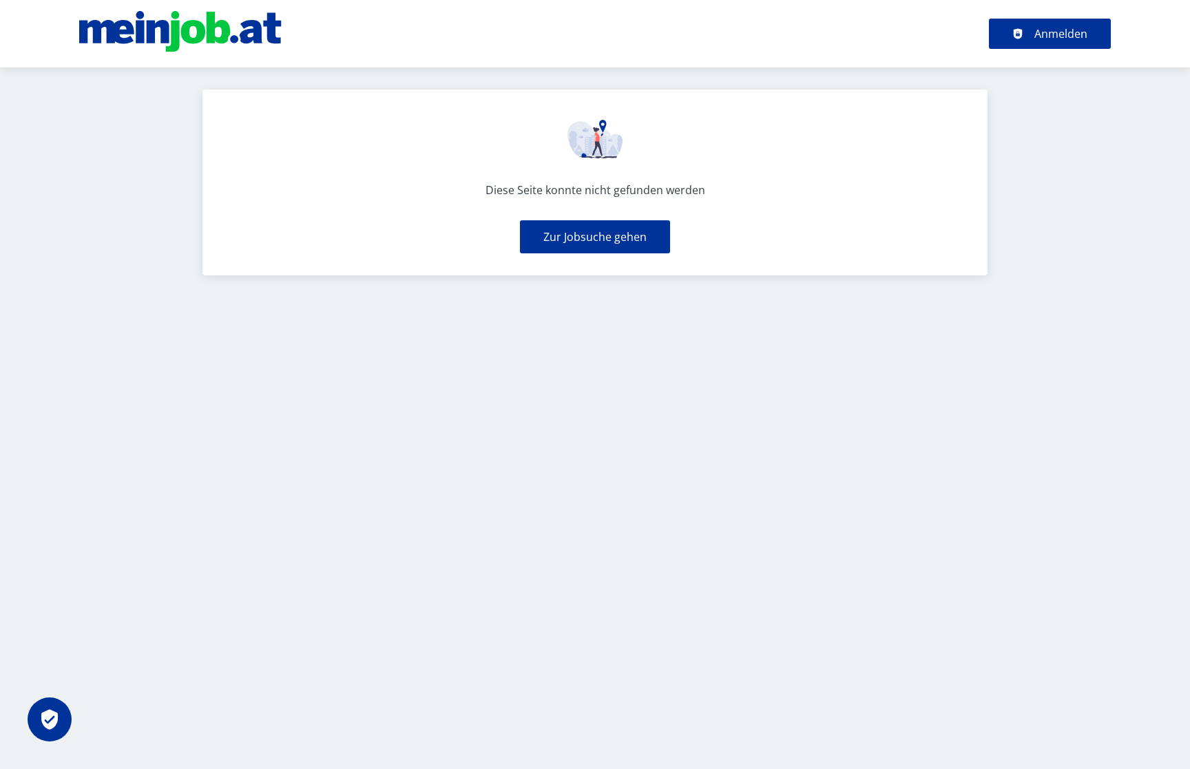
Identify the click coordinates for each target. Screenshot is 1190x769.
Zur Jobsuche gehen (595, 236)
